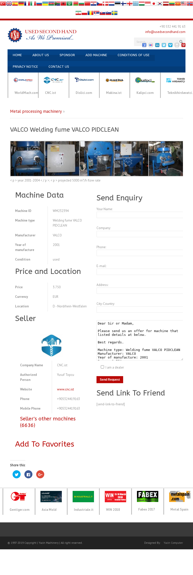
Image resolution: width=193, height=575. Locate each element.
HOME (17, 55)
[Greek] (136, 5)
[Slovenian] (109, 14)
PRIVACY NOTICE (25, 66)
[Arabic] (69, 5)
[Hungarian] (142, 5)
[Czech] (99, 5)
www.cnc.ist (65, 389)
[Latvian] (166, 5)
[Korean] (160, 5)
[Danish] (106, 5)
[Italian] (33, 5)
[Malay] (184, 5)
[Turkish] (3, 5)
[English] (9, 5)
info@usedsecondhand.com (165, 32)
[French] (27, 5)
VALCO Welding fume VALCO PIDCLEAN (64, 129)
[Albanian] (63, 5)
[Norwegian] (190, 5)
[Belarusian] (75, 5)
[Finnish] (124, 5)
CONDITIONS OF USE (134, 55)
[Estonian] (118, 5)
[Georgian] (130, 5)
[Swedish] (115, 14)
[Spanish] (15, 5)
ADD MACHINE (96, 55)
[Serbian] (96, 14)
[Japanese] (154, 5)
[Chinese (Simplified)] (87, 5)
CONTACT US (59, 66)
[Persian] (78, 14)
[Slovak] (103, 14)
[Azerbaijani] (51, 5)
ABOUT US (40, 55)
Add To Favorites (44, 444)
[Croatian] (93, 5)
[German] (21, 5)
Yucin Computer (173, 543)
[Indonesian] (148, 5)
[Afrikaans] (57, 5)
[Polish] (84, 14)
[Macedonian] (178, 5)
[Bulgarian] (81, 5)
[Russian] (39, 5)
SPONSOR (67, 55)
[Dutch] (112, 5)
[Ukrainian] (45, 5)
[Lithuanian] (172, 5)
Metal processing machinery (36, 111)
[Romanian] (90, 14)
